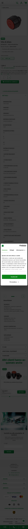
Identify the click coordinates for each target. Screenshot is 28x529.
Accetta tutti (14, 276)
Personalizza (13, 282)
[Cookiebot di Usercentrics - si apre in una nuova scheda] (19, 246)
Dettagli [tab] (12, 250)
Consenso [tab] (4, 250)
